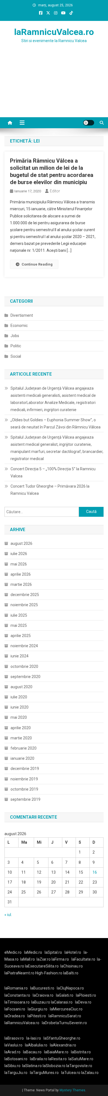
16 (94, 872)
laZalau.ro (90, 1072)
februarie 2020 (24, 748)
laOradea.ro (14, 1016)
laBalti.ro (70, 973)
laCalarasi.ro (62, 1002)
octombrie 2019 (24, 789)
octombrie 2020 (24, 666)
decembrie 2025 (25, 594)
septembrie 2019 (25, 799)
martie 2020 (21, 738)
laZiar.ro (44, 959)
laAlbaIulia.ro (36, 1045)
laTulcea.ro (71, 1072)
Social (16, 356)
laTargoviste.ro (79, 1066)
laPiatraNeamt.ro (19, 973)
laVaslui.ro (14, 1045)
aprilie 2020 (21, 728)
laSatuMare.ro (80, 1059)
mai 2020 (19, 717)
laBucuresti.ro (42, 988)
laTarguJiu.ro (17, 1072)
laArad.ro (12, 1052)
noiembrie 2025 (24, 605)
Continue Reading (37, 264)
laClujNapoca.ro (70, 988)
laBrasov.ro (14, 1038)
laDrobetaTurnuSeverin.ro (64, 1023)
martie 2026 (21, 584)
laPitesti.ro (36, 1016)
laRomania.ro (16, 988)
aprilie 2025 (21, 635)
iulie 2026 (19, 553)
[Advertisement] (54, 86)
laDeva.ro (83, 1002)
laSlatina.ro (32, 1066)
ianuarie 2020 (22, 758)
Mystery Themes (72, 1090)
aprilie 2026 (21, 574)
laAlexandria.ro (63, 1045)
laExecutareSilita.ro (42, 966)
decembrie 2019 (25, 768)
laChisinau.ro (71, 966)
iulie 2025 (19, 615)
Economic (19, 325)
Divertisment (22, 315)
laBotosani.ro (15, 1059)
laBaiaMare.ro (56, 1052)
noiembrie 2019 (24, 779)
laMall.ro (27, 959)
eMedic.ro (13, 952)
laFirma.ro (60, 959)
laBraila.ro (38, 1059)
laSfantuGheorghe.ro (61, 1038)
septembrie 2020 (25, 676)
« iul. (8, 914)
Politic (16, 346)
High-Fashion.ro (48, 973)
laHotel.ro (73, 952)
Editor (55, 191)
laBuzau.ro (41, 1002)
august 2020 (21, 687)
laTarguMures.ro (44, 1072)
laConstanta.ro (17, 995)
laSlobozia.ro (54, 1066)
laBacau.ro (32, 1052)
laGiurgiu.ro (39, 1009)
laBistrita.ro (81, 1052)
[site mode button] (88, 122)
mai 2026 (19, 564)
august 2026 (21, 543)
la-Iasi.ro (33, 1038)
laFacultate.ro (83, 959)
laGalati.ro (64, 995)
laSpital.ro (53, 952)
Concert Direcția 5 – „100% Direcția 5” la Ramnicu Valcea (53, 472)
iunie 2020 (20, 707)
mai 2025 (19, 625)
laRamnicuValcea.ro (54, 32)
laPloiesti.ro (86, 995)
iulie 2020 (19, 697)
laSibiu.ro (12, 1066)
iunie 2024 (20, 656)
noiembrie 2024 (24, 646)
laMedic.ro (33, 952)
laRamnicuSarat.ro (64, 1016)
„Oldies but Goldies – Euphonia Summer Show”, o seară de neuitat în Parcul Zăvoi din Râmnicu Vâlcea (56, 423)
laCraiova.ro (43, 995)
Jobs (15, 336)
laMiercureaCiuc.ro (66, 1009)
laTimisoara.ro (17, 1002)
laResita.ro (57, 1059)
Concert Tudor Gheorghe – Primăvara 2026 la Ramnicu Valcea (50, 490)
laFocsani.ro (14, 1009)
